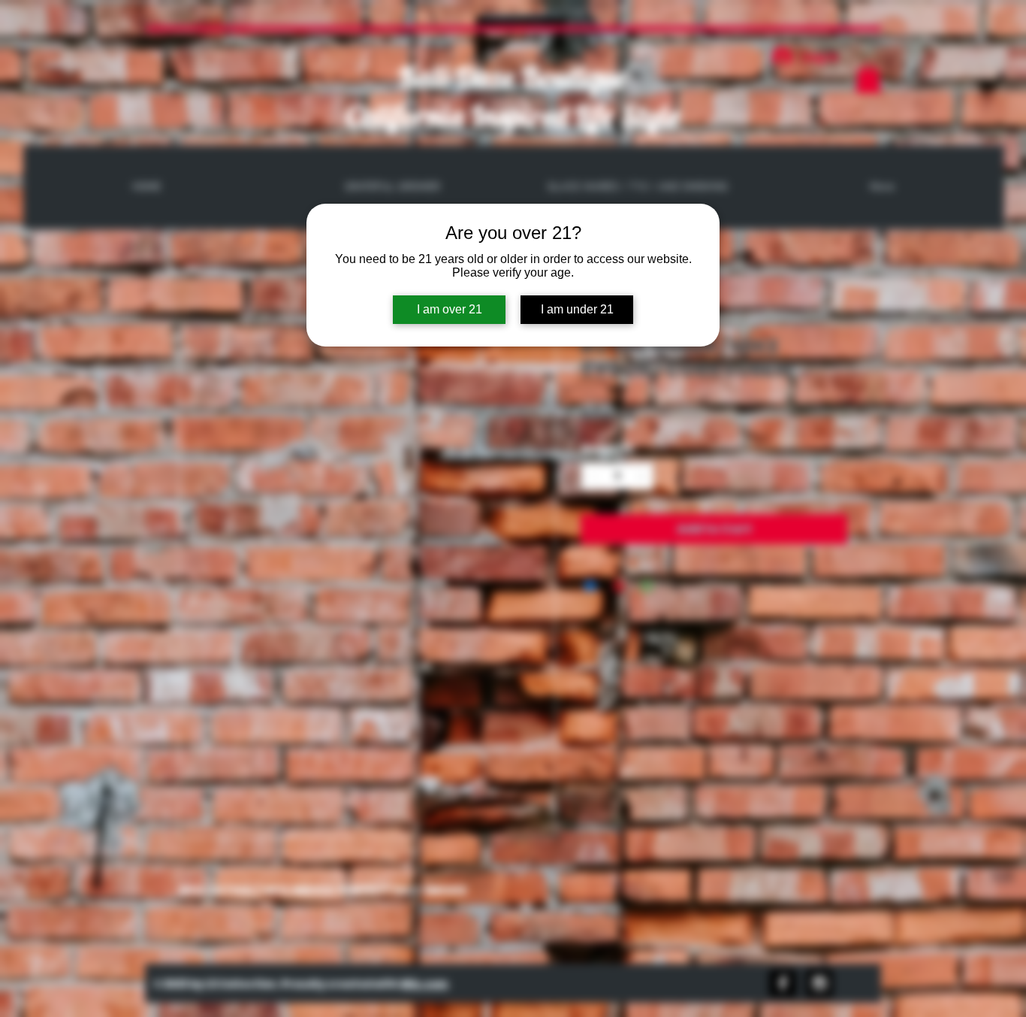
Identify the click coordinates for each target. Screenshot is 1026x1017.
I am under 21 (577, 309)
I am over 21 (449, 309)
